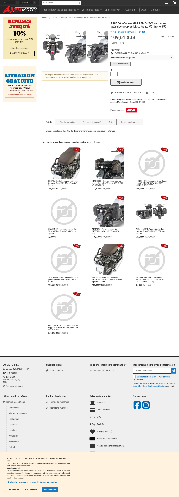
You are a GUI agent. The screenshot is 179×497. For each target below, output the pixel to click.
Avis (111, 122)
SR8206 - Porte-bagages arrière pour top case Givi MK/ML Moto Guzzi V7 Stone (63, 183)
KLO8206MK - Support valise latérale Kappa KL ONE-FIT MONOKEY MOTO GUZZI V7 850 (63, 327)
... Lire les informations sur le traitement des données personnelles (32, 482)
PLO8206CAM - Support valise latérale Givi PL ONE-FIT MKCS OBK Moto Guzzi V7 (151, 231)
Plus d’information (67, 122)
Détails (49, 122)
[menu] (109, 10)
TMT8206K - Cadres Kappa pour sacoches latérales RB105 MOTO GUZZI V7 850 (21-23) (107, 183)
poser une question (120, 64)
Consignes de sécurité (92, 122)
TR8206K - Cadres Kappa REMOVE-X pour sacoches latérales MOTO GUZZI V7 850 (63, 279)
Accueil (44, 18)
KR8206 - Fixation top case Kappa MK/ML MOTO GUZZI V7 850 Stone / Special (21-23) (107, 279)
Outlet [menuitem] (144, 10)
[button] (11, 2)
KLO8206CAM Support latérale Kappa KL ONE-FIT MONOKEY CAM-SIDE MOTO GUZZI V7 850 (151, 183)
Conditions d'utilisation (156, 386)
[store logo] (19, 10)
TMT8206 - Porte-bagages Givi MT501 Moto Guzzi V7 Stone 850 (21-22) (107, 231)
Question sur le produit (130, 122)
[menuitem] (60, 10)
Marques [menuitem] (155, 10)
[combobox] (61, 3)
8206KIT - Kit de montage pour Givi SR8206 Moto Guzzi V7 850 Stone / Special (62, 231)
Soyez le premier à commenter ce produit (127, 32)
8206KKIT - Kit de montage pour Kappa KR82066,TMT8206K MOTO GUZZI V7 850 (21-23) (150, 279)
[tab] (142, 57)
